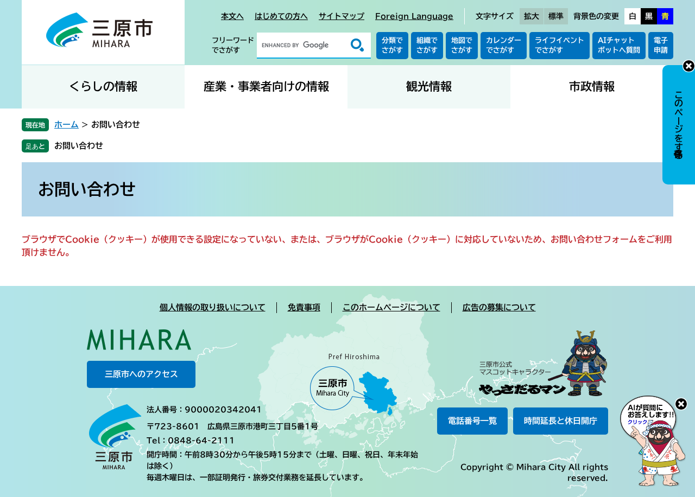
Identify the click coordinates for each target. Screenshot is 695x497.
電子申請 (661, 45)
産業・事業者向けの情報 (266, 86)
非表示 (689, 66)
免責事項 (304, 307)
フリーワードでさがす (233, 45)
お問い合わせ (78, 146)
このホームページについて (391, 307)
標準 (556, 16)
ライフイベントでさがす (559, 45)
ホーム (66, 124)
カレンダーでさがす (503, 45)
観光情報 (429, 86)
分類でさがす (392, 45)
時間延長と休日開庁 (560, 421)
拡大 (531, 16)
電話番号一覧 (472, 421)
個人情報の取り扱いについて (213, 307)
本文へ (232, 16)
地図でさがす (461, 45)
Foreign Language (414, 16)
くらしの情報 (103, 86)
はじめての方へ (281, 16)
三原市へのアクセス (141, 374)
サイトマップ (341, 16)
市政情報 (592, 86)
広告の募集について (499, 307)
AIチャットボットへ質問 (619, 45)
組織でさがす (427, 45)
